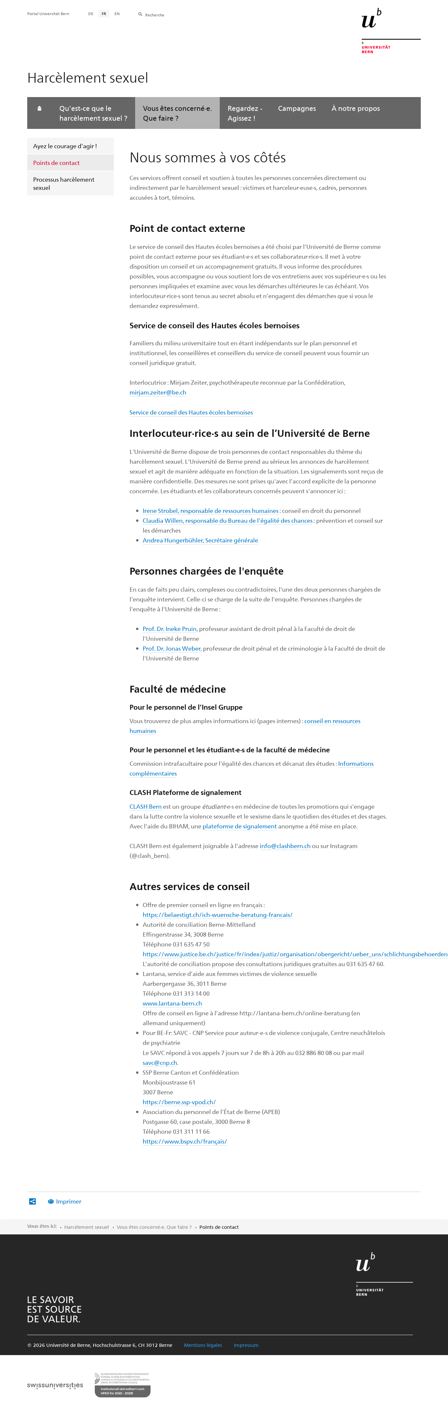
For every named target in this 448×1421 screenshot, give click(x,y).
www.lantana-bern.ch (172, 1003)
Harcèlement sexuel (86, 1227)
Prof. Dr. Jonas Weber (171, 648)
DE (90, 13)
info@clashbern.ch (285, 846)
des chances (297, 520)
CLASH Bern (146, 806)
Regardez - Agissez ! (245, 112)
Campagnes (297, 107)
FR (104, 13)
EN (117, 13)
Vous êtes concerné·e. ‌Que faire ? (154, 1227)
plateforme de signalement (240, 826)
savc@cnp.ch (160, 1062)
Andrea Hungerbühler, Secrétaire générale (200, 540)
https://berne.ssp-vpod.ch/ (179, 1102)
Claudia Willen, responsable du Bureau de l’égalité (211, 520)
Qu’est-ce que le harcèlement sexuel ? (93, 112)
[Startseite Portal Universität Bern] (391, 30)
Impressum (246, 1345)
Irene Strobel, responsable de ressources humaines (210, 510)
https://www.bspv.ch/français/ (185, 1141)
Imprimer (68, 1201)
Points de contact (56, 162)
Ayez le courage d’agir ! (65, 146)
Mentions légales (203, 1345)
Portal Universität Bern (48, 13)
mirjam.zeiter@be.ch (158, 392)
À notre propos (356, 107)
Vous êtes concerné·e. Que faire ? (177, 112)
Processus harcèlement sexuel (63, 183)
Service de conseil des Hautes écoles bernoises (191, 412)
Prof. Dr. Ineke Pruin (169, 628)
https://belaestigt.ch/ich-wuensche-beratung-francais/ (218, 914)
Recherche (154, 14)
